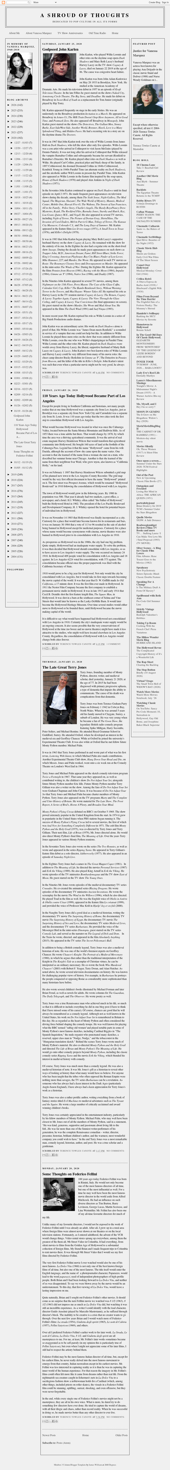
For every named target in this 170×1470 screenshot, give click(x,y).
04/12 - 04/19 (21, 345)
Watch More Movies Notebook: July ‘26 (147, 696)
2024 (14, 115)
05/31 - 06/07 (21, 306)
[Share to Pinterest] (56, 376)
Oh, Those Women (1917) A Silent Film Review (147, 452)
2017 (14, 485)
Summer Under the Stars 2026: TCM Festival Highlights (149, 467)
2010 (14, 523)
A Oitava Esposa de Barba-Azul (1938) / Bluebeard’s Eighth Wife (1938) (149, 286)
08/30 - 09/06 (21, 235)
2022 (14, 126)
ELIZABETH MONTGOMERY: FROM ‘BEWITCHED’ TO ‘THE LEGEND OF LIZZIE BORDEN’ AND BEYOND (148, 348)
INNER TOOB (145, 361)
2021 (14, 132)
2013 (14, 507)
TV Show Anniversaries (70, 33)
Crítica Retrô (143, 279)
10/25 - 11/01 (21, 191)
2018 (14, 480)
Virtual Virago (144, 681)
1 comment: (114, 644)
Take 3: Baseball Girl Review (147, 169)
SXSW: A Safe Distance (148, 520)
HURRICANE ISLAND (148, 642)
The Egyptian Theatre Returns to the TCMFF (148, 194)
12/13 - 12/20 (21, 153)
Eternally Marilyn (145, 375)
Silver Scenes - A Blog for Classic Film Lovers (148, 550)
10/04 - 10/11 (21, 208)
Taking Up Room (146, 623)
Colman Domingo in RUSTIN (147, 205)
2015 (14, 496)
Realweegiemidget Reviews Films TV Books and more (146, 527)
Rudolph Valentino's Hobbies (147, 616)
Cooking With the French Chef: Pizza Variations (146, 629)
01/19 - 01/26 (21, 411)
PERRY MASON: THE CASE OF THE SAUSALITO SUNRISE (148, 218)
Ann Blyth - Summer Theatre (147, 183)
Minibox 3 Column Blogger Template (70, 1464)
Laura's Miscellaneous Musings (149, 381)
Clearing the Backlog (147, 664)
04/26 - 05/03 (21, 334)
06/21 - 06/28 (21, 290)
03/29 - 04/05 (21, 356)
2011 (14, 518)
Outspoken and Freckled (145, 487)
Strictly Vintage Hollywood (145, 610)
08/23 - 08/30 (21, 241)
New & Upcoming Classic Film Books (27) (148, 479)
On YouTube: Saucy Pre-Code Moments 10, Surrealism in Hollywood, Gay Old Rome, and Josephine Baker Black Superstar (148, 716)
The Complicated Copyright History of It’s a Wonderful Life (149, 654)
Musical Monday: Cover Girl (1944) (149, 272)
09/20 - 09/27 (21, 219)
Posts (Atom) (63, 1442)
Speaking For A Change (145, 583)
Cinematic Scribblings (148, 237)
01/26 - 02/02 (21, 405)
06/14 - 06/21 (21, 296)
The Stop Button (145, 670)
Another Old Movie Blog (147, 177)
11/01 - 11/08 (21, 186)
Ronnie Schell (143, 330)
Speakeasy (142, 567)
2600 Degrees (110, 1464)
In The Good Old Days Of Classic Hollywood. (149, 336)
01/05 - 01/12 (21, 467)
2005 (14, 551)
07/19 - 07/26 (21, 268)
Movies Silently (144, 446)
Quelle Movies (144, 517)
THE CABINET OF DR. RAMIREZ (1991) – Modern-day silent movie (148, 436)
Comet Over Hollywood (143, 266)
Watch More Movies (147, 692)
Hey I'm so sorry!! (145, 406)
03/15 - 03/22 (21, 367)
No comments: (116, 372)
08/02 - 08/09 (21, 257)
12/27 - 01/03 (21, 142)
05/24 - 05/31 (21, 312)
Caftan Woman (145, 212)
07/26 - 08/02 (21, 263)
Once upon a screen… (148, 460)
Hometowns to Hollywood (144, 325)
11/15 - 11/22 (21, 175)
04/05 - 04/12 (21, 350)
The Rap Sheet (144, 662)
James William (95, 1464)
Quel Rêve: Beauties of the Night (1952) (148, 241)
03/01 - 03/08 (21, 378)
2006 (14, 545)
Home (115, 33)
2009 (14, 529)
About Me (14, 33)
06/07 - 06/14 (21, 301)
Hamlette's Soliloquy (147, 313)
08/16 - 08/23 (21, 246)
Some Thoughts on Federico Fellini (69, 1173)
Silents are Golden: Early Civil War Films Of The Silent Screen (147, 257)
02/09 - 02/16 (21, 394)
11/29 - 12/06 (21, 164)
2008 (14, 534)
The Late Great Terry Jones (64, 667)
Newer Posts (49, 1435)
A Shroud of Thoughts (85, 15)
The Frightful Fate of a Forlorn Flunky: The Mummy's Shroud (148, 305)
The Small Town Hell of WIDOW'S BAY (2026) (148, 685)
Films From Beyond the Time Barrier (147, 297)
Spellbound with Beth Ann (148, 597)
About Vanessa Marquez (39, 33)
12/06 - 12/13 (21, 159)
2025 (14, 110)
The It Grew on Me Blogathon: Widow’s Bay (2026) (147, 418)
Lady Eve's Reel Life (148, 373)
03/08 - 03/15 (21, 372)
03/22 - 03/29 (21, 361)
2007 (14, 540)
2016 (14, 490)
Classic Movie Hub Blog (146, 249)
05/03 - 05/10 (21, 328)
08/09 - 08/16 (21, 252)
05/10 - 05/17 (21, 323)
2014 (14, 501)
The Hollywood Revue (148, 647)
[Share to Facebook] (53, 376)
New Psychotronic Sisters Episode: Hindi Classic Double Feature (148, 574)
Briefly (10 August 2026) (146, 674)
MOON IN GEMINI (148, 412)
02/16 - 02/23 (21, 389)
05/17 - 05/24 (21, 317)
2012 (14, 512)
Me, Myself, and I (146, 404)
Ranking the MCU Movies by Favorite (146, 317)
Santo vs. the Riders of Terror (148, 230)
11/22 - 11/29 (21, 170)
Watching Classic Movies (146, 704)
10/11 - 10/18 (21, 202)
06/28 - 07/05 (21, 285)
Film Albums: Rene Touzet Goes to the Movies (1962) (146, 559)
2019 (14, 474)
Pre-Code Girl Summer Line (148, 602)
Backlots (141, 189)
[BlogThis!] (47, 376)
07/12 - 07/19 (21, 274)
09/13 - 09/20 (21, 224)
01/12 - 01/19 (21, 462)
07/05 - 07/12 (21, 279)
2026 (14, 105)
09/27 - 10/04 (21, 213)
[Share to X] (50, 376)
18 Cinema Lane (145, 165)
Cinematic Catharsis (147, 226)
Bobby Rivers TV (146, 200)
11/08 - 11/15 (21, 181)
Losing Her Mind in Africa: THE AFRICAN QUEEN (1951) (148, 495)
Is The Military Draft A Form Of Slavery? (148, 589)
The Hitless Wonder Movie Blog (147, 638)
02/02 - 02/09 (21, 400)
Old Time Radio (97, 33)
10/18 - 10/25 (21, 197)
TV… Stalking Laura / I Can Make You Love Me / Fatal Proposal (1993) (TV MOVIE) (149, 538)
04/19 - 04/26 (21, 339)
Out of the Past (144, 475)
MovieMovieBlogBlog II (148, 427)
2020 (14, 137)
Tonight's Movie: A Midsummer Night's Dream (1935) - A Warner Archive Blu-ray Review (148, 392)
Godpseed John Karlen (60, 49)
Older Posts (122, 1435)
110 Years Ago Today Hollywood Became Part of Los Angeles (83, 398)
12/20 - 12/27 (21, 148)
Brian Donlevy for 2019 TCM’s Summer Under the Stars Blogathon (148, 509)
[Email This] (43, 376)
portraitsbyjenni (145, 503)
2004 (14, 556)
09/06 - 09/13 (21, 230)
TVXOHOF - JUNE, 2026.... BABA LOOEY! (149, 366)
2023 (14, 121)
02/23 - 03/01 (21, 383)
